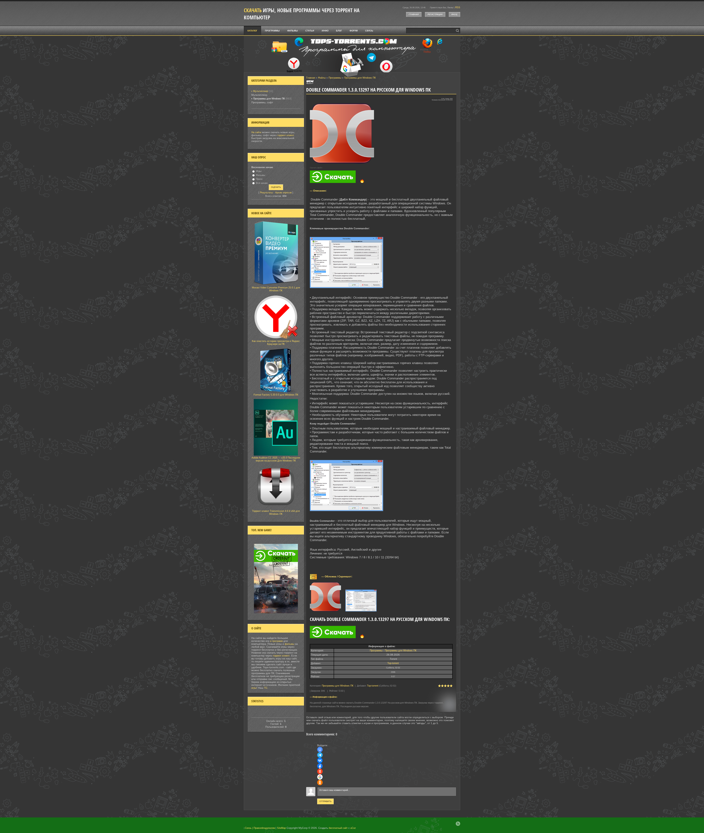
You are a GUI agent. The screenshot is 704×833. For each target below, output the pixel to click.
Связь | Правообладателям (260, 828)
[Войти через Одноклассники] (320, 782)
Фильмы (260, 175)
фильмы (289, 644)
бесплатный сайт (338, 828)
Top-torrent (393, 663)
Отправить (325, 801)
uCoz (353, 828)
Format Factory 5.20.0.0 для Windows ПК (276, 394)
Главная (414, 14)
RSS (457, 7)
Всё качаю (262, 183)
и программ (276, 641)
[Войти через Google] (320, 777)
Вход (454, 14)
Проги (259, 179)
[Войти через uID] (320, 749)
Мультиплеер (260, 91)
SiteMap (281, 828)
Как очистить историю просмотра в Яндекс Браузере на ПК (276, 342)
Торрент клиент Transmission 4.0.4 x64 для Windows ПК (276, 512)
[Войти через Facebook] (320, 766)
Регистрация (435, 14)
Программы (335, 77)
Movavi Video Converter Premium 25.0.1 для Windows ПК (276, 289)
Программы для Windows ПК (360, 77)
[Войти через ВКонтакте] (320, 760)
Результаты (266, 192)
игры (253, 688)
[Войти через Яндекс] (320, 771)
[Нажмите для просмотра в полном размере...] (348, 288)
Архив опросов (283, 192)
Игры (258, 171)
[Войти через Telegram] (320, 755)
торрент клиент (285, 135)
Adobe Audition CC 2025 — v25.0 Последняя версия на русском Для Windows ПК (276, 459)
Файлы (322, 77)
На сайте (256, 132)
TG (265, 688)
